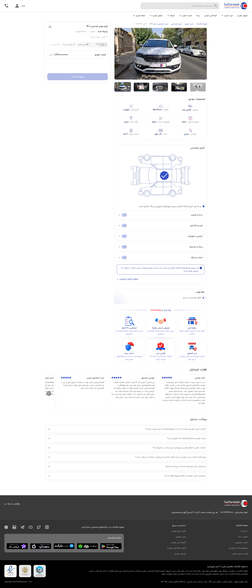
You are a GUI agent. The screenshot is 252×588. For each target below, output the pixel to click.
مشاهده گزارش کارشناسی (128, 279)
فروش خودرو (242, 15)
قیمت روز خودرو (178, 531)
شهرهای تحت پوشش (238, 548)
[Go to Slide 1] (122, 87)
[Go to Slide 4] (179, 87)
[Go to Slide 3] (160, 87)
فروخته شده (77, 76)
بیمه (198, 15)
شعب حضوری (242, 542)
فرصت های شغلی (240, 553)
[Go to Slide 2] (141, 87)
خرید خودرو (181, 536)
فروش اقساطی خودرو (176, 548)
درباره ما (244, 531)
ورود (23, 5)
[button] (160, 54)
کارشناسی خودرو (210, 15)
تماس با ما (243, 536)
